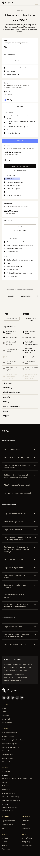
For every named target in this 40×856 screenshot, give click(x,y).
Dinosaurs (17, 664)
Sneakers (13, 667)
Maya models (23, 671)
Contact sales (21, 170)
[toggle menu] (36, 3)
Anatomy (7, 664)
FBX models (8, 674)
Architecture (28, 664)
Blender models (23, 677)
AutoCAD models (10, 671)
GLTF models (19, 674)
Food (6, 667)
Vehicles (23, 667)
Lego (29, 667)
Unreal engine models (12, 681)
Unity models (9, 677)
